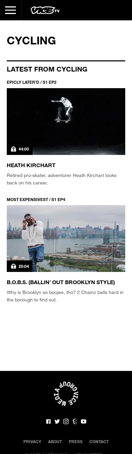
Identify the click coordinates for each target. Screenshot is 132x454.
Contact (99, 441)
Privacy (32, 441)
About (55, 441)
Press (76, 441)
